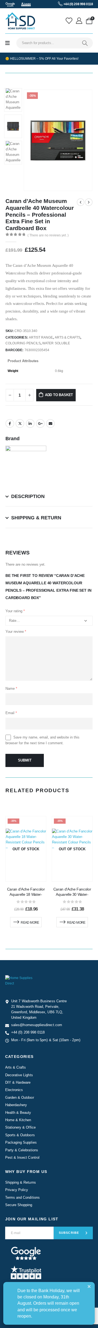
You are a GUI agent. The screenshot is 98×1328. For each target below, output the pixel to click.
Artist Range (41, 337)
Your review (15, 631)
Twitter (20, 423)
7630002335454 (37, 350)
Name (11, 688)
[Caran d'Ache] (25, 466)
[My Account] (79, 21)
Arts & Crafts (68, 337)
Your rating (15, 611)
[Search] (85, 43)
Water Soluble (56, 343)
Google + (40, 423)
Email (50, 423)
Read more (30, 923)
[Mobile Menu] (7, 43)
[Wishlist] (69, 21)
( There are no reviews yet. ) (48, 235)
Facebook (9, 423)
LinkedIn (30, 423)
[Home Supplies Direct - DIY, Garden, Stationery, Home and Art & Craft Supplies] (20, 20)
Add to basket (59, 395)
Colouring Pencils (23, 343)
